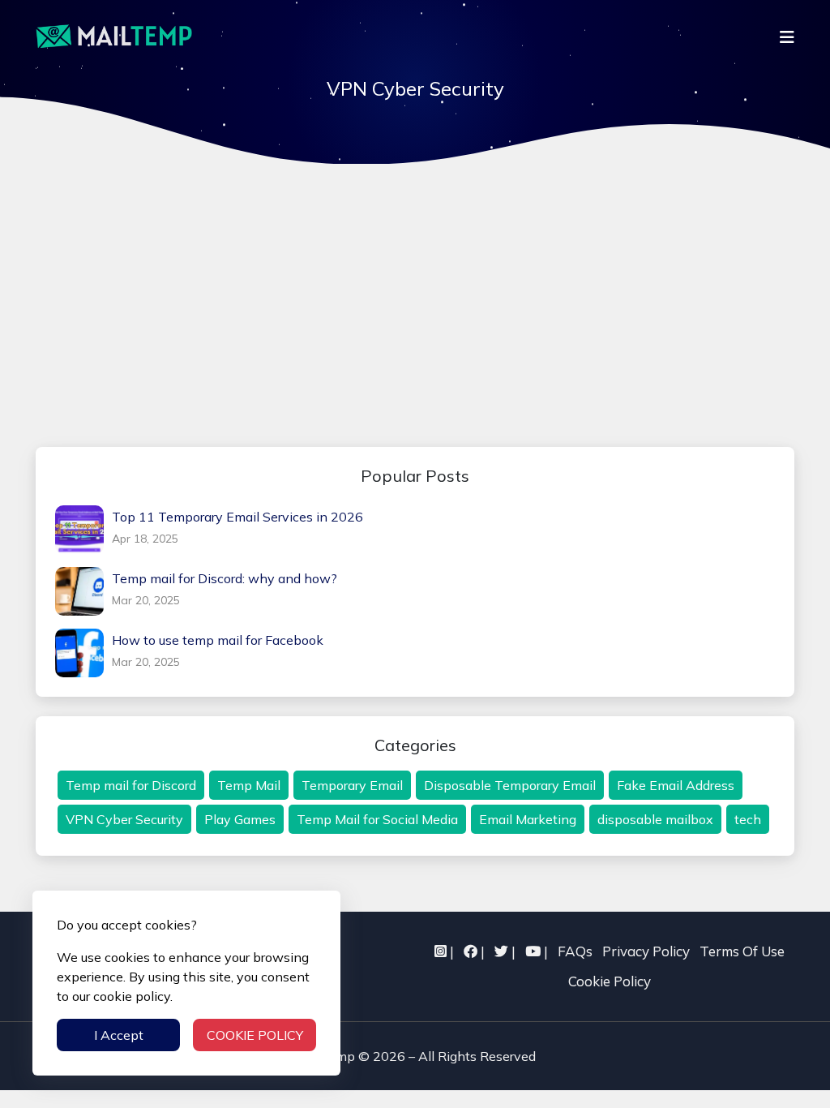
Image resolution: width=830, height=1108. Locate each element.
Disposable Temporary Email (510, 785)
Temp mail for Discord (131, 785)
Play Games (240, 819)
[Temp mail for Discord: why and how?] (83, 591)
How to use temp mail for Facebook (217, 640)
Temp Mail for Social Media (377, 819)
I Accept (118, 1035)
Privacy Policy (646, 951)
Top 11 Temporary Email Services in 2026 (237, 517)
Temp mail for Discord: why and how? (224, 578)
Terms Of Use (742, 951)
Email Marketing (527, 819)
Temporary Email (352, 785)
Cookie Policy (609, 981)
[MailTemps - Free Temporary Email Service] (114, 36)
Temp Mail (248, 785)
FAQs (575, 951)
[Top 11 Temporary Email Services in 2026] (83, 529)
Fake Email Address (675, 785)
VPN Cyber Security (124, 819)
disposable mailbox (655, 819)
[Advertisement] (415, 305)
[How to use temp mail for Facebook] (83, 653)
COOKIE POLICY (255, 1035)
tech (747, 819)
